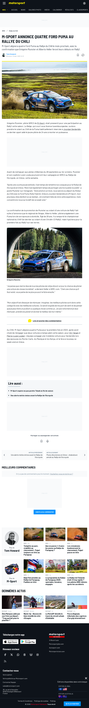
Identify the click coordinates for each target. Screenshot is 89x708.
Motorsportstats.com (57, 651)
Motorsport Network (39, 704)
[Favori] (78, 55)
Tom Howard (11, 54)
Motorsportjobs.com (56, 644)
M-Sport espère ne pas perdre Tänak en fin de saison (32, 391)
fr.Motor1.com (54, 640)
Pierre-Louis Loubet (16, 336)
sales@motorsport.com (11, 686)
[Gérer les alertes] (47, 441)
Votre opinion (7, 675)
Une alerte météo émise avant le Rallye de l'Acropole (32, 395)
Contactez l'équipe (9, 682)
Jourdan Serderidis (72, 129)
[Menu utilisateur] (84, 3)
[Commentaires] (83, 55)
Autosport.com (54, 648)
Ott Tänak (73, 333)
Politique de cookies (41, 701)
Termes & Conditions (25, 701)
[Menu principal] (4, 3)
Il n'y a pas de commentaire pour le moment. (44, 474)
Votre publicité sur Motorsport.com (15, 678)
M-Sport (41, 123)
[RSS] (5, 661)
